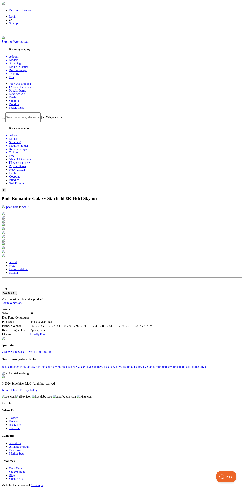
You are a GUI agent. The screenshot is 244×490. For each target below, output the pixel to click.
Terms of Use (10, 390)
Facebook (15, 421)
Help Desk (15, 468)
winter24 (118, 366)
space (109, 366)
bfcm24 (14, 366)
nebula (6, 366)
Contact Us (16, 478)
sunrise (72, 366)
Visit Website (10, 351)
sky (55, 366)
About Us (15, 443)
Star (149, 366)
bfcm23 (196, 366)
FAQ (12, 265)
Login (12, 16)
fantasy (30, 366)
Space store (11, 207)
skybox (172, 366)
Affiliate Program (19, 446)
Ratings (13, 272)
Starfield (63, 366)
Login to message (12, 302)
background (159, 366)
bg (144, 366)
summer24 (98, 366)
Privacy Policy (28, 390)
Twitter (13, 417)
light (204, 366)
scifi (188, 366)
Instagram (15, 424)
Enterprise (15, 450)
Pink (23, 366)
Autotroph (36, 485)
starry (139, 366)
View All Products (20, 83)
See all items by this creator (34, 351)
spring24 (129, 366)
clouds (181, 366)
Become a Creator (20, 10)
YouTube (14, 428)
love (89, 366)
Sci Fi (25, 207)
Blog (12, 475)
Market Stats (16, 453)
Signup (13, 23)
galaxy (82, 366)
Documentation (18, 269)
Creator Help (17, 471)
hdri (38, 366)
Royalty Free (37, 334)
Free (11, 77)
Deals (12, 97)
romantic (46, 366)
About (13, 262)
